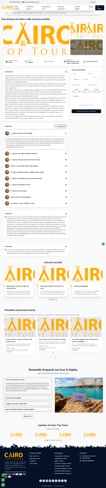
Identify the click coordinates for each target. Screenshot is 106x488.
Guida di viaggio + (77, 8)
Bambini (86, 89)
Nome (74, 73)
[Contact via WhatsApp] (3, 480)
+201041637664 (15, 2)
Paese (94, 77)
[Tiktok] (65, 481)
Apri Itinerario (61, 126)
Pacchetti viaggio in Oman (62, 466)
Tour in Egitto (33, 463)
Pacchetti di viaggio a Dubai (63, 463)
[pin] (56, 481)
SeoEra (53, 486)
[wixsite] (62, 481)
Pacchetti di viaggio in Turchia (63, 468)
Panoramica (9, 72)
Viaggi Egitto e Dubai (61, 458)
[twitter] (47, 481)
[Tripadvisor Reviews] (103, 244)
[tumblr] (53, 481)
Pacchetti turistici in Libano (63, 471)
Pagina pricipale (16, 8)
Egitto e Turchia (59, 461)
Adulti (76, 89)
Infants (96, 89)
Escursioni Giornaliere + (62, 8)
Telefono (85, 79)
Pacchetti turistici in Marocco (63, 473)
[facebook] (40, 481)
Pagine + (91, 8)
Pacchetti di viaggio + (29, 8)
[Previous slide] (50, 357)
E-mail (90, 73)
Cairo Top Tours (34, 456)
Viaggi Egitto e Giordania (62, 456)
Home (7, 13)
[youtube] (50, 481)
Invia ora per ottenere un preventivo (86, 111)
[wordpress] (59, 481)
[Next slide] (55, 357)
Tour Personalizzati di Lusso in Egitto (33, 13)
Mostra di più (28, 416)
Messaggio (76, 96)
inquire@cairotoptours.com (31, 2)
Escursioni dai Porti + (46, 8)
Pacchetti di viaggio (16, 13)
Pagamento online (35, 458)
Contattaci (33, 461)
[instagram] (43, 481)
